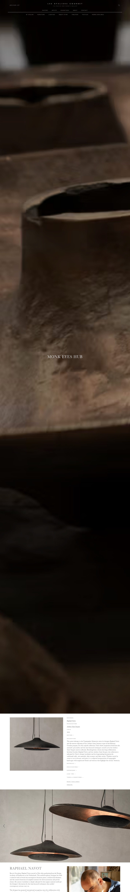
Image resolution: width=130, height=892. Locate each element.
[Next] (126, 826)
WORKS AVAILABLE (98, 14)
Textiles (85, 14)
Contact (84, 10)
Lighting (52, 14)
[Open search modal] (119, 5)
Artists (54, 10)
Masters (45, 10)
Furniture (41, 14)
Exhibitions (65, 10)
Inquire (70, 784)
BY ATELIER (30, 14)
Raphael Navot (71, 721)
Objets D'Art (63, 14)
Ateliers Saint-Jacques (73, 726)
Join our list (15, 5)
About (75, 10)
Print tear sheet (73, 781)
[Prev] (4, 826)
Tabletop (75, 14)
